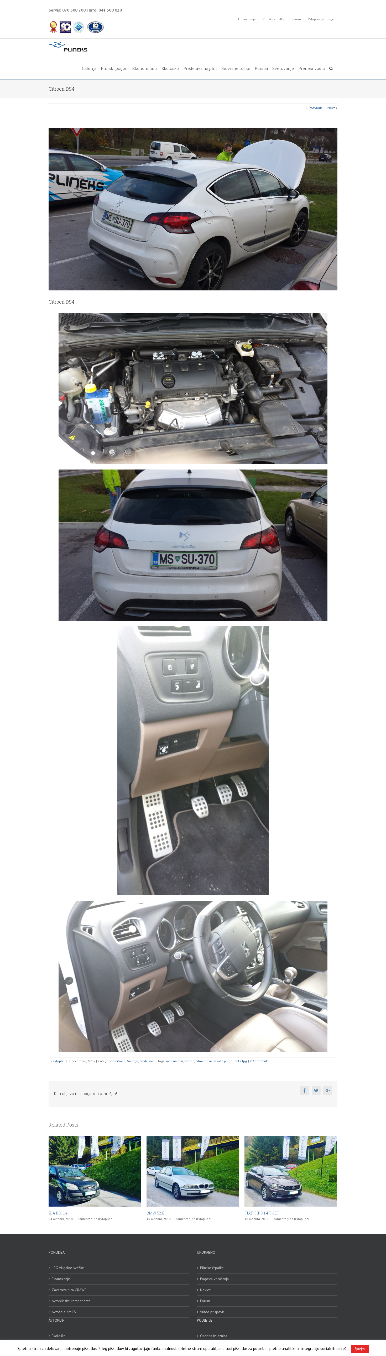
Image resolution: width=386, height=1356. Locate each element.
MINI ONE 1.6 (158, 1213)
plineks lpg (239, 1061)
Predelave (146, 1061)
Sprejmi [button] (360, 1349)
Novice (205, 1289)
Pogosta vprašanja (214, 1278)
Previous (315, 108)
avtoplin (59, 1061)
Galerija (132, 1061)
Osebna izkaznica (213, 1335)
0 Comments (259, 1061)
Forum (205, 1300)
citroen (189, 1061)
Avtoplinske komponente (71, 1300)
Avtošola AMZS (64, 1312)
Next (331, 108)
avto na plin (174, 1061)
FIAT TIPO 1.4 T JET (66, 1213)
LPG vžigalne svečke (68, 1267)
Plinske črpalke (212, 1267)
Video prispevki (212, 1312)
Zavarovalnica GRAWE (69, 1289)
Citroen (120, 1061)
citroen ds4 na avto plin (212, 1061)
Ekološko (59, 1335)
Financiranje (61, 1278)
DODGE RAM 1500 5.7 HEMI (268, 1213)
